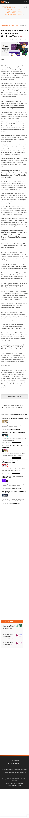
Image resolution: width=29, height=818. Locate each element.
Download (5, 405)
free (18, 405)
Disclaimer (20, 783)
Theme (9, 407)
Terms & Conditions (12, 785)
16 (12, 630)
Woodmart (16, 772)
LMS (22, 405)
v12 (13, 407)
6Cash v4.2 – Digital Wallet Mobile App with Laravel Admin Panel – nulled (9, 626)
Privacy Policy (13, 783)
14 (12, 646)
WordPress (19, 407)
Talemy (3, 407)
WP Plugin (11, 772)
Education (12, 405)
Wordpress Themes (15, 429)
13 (12, 638)
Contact (19, 785)
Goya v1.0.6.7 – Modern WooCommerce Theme (15, 418)
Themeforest (23, 772)
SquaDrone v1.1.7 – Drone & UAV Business (13, 432)
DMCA (7, 783)
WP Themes (5, 772)
